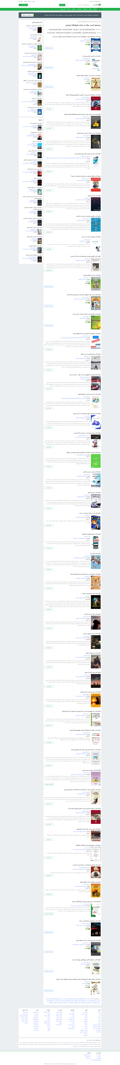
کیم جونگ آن (33, 229)
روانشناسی (85, 1021)
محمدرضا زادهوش (32, 189)
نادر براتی (34, 125)
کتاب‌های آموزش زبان (33, 47)
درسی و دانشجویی (83, 1030)
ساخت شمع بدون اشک (75, 564)
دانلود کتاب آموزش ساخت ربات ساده (91, 237)
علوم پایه (85, 1033)
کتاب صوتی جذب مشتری (75, 781)
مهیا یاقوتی (86, 356)
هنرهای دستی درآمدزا (69, 561)
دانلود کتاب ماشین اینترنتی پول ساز (91, 56)
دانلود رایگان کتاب (58, 819)
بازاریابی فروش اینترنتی (67, 819)
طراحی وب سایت (71, 1024)
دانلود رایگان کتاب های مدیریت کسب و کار (66, 779)
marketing (78, 463)
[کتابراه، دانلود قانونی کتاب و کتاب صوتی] (87, 45)
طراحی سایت (83, 835)
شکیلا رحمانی (86, 636)
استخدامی (84, 983)
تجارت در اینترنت (81, 819)
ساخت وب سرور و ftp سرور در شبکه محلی (78, 801)
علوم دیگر (85, 1035)
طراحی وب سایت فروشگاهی (59, 102)
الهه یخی (87, 596)
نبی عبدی (87, 416)
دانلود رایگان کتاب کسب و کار (51, 779)
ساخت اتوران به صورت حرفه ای (71, 890)
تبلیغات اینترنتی (72, 816)
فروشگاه (55, 999)
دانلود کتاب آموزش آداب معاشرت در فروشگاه (58, 1002)
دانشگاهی (80, 279)
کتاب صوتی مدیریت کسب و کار (82, 779)
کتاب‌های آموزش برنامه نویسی (80, 886)
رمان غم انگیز (84, 363)
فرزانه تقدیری (33, 162)
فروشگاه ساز (87, 104)
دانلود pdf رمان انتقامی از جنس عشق (57, 365)
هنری (49, 1028)
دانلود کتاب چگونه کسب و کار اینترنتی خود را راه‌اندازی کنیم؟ (85, 574)
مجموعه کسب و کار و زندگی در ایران (67, 907)
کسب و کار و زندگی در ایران (80, 907)
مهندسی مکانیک (58, 1019)
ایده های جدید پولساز (49, 757)
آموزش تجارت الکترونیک (56, 167)
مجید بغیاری (33, 91)
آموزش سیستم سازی (54, 776)
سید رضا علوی (86, 713)
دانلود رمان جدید (82, 680)
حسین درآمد (75, 29)
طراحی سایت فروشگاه (68, 835)
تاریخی (86, 1017)
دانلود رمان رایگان (82, 641)
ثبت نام (29, 1)
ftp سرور (84, 797)
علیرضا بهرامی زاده (32, 46)
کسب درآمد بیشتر (63, 124)
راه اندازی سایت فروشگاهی (70, 102)
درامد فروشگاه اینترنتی (81, 102)
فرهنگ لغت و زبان (97, 1028)
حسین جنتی (86, 39)
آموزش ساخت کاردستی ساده (68, 563)
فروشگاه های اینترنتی (66, 1000)
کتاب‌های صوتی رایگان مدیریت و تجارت (79, 774)
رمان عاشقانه (70, 363)
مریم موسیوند (86, 616)
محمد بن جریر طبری (32, 27)
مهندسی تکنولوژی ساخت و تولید (56, 386)
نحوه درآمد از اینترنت (54, 872)
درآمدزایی (69, 124)
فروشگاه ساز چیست (49, 102)
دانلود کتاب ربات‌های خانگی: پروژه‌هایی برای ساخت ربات (86, 960)
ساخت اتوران (48, 890)
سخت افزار (72, 1021)
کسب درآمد (74, 124)
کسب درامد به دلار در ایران (76, 122)
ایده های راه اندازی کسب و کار (56, 761)
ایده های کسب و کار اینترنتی (76, 403)
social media (49, 462)
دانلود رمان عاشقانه (77, 363)
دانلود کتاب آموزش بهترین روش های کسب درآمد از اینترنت (85, 256)
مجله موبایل (36, 1014)
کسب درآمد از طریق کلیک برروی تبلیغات (53, 816)
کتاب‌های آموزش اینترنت (82, 455)
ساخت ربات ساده (63, 244)
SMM (82, 463)
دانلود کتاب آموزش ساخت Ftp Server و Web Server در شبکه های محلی (82, 790)
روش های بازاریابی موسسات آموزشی (78, 224)
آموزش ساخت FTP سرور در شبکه (64, 797)
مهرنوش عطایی (86, 694)
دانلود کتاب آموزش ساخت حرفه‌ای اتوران (90, 882)
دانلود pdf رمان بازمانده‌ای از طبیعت (62, 603)
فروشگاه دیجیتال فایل (67, 29)
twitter (88, 463)
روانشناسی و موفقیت (23, 1015)
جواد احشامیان (86, 884)
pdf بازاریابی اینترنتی (55, 227)
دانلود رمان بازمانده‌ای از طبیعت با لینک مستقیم (76, 606)
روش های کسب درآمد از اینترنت (72, 146)
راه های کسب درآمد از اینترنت (84, 142)
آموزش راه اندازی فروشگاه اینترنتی (67, 738)
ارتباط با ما (98, 1055)
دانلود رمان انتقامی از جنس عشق (56, 362)
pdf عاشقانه (52, 622)
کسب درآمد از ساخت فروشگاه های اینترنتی (83, 999)
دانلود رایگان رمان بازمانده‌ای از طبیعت (73, 605)
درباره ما (99, 1056)
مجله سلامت (36, 1026)
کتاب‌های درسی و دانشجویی (31, 82)
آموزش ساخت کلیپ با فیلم (65, 541)
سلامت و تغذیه (47, 1021)
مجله (69, 9)
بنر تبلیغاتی (76, 818)
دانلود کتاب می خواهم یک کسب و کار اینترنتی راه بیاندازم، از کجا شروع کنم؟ (81, 711)
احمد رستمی (86, 239)
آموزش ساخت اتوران (82, 890)
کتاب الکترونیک (87, 1055)
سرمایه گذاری (84, 299)
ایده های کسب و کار (50, 759)
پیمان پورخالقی (86, 58)
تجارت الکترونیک (83, 41)
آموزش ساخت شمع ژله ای (51, 564)
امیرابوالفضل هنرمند (32, 257)
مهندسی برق (59, 1017)
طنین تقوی (33, 55)
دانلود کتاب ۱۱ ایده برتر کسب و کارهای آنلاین (89, 394)
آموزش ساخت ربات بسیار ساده (74, 246)
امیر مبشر (34, 238)
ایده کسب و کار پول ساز (69, 757)
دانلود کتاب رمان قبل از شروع (93, 653)
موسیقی (48, 1024)
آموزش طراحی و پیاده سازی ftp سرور (71, 799)
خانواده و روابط (47, 1015)
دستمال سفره (87, 566)
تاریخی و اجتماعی (24, 1017)
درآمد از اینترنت (62, 872)
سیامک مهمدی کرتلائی (84, 377)
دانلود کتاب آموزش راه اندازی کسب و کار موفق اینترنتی (87, 333)
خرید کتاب (88, 1058)
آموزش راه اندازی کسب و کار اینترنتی (82, 405)
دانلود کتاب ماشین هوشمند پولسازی (91, 534)
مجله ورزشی (36, 1021)
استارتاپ (85, 925)
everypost (80, 458)
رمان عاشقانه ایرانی (73, 603)
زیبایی (49, 1017)
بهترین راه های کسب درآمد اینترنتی (65, 265)
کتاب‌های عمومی (56, 158)
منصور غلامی (86, 396)
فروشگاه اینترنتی (59, 835)
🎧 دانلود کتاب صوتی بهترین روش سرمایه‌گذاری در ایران (86, 901)
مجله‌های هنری (77, 557)
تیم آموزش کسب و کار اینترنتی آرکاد (63, 32)
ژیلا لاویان (87, 981)
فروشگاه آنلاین (74, 1000)
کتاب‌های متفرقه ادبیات (32, 221)
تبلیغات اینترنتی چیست (81, 816)
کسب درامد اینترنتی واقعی (84, 818)
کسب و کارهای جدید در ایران (84, 759)
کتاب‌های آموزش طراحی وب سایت (80, 831)
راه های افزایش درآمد (52, 185)
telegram (84, 458)
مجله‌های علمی (84, 379)
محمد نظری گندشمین (32, 73)
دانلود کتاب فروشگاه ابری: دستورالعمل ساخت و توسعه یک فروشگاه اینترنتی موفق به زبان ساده (76, 37)
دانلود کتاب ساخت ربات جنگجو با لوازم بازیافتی (88, 75)
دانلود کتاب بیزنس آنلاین (94, 492)
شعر (100, 1015)
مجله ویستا (33, 100)
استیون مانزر (86, 78)
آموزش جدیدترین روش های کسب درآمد (79, 267)
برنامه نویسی (71, 1017)
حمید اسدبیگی (86, 218)
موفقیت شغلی (83, 163)
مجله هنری (36, 1028)
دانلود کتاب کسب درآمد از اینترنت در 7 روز (90, 513)
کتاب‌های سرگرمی (33, 259)
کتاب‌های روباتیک (83, 241)
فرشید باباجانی (86, 792)
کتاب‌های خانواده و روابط (32, 111)
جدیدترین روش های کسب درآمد (69, 125)
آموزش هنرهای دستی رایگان (80, 561)
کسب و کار (60, 125)
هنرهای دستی (83, 563)
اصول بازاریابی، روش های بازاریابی (61, 224)
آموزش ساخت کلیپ (79, 545)
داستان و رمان (25, 1014)
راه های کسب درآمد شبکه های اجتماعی (58, 460)
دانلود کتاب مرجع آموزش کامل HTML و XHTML (88, 845)
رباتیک (85, 79)
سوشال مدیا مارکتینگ (57, 462)
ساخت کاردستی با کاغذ (57, 563)
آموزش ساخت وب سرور (52, 797)
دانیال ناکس (86, 962)
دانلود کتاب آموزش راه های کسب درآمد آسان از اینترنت (87, 865)
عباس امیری (86, 536)
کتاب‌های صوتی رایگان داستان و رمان (30, 56)
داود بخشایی (86, 675)
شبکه (73, 1023)
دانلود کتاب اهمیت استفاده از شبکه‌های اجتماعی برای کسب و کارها (84, 452)
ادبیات (94, 9)
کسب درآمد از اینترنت (53, 125)
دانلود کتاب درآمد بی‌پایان (94, 196)
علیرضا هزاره (86, 198)
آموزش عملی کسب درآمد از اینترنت (71, 142)
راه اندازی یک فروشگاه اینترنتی (84, 1002)
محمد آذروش (33, 200)
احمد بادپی (87, 847)
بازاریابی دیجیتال (83, 60)
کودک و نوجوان (47, 1023)
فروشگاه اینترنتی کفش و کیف (55, 29)
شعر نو (99, 1017)
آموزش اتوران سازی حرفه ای (84, 891)
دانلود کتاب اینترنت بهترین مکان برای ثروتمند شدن (88, 154)
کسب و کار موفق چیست (67, 761)
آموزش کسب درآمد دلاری (65, 122)
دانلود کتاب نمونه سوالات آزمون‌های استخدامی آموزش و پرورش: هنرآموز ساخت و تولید (78, 979)
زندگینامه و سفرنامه (97, 1024)
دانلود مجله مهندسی (73, 384)
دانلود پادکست (57, 907)
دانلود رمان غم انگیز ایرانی (70, 365)
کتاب (90, 1044)
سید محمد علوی (85, 178)
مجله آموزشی (35, 1023)
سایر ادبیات (98, 1032)
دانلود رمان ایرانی (82, 362)
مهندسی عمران (59, 1014)
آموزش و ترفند (71, 1014)
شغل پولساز (64, 163)
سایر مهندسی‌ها (59, 1024)
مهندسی (79, 9)
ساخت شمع (77, 563)
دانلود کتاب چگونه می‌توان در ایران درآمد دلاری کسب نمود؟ (86, 176)
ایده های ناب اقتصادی (73, 759)
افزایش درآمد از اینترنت (77, 144)
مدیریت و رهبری (79, 925)
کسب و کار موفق (86, 761)
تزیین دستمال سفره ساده (78, 566)
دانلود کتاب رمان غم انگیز (81, 365)
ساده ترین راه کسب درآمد (51, 909)
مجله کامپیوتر (35, 1012)
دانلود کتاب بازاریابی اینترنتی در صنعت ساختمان (88, 216)
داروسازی (85, 279)
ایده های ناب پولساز (64, 759)
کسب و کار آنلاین (82, 402)
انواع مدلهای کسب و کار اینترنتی (68, 405)
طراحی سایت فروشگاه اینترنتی (84, 1000)
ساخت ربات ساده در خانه (54, 244)
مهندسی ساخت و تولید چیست (81, 386)
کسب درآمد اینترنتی (67, 267)
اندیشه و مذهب (84, 1014)
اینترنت (73, 1012)
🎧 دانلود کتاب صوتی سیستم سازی (91, 770)
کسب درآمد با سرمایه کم (63, 911)
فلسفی (86, 1026)
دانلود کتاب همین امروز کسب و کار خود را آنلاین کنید (87, 433)
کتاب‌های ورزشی (33, 240)
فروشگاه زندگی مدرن (76, 32)
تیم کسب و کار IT (51, 32)
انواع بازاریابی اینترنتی (64, 227)
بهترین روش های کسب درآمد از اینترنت (59, 264)
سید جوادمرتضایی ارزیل (84, 867)
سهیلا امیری (86, 316)
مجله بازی (36, 1015)
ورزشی (48, 1026)
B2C (69, 224)
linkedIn (85, 463)
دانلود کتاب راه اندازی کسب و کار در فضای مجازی (88, 940)
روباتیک (60, 1023)
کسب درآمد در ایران (77, 909)
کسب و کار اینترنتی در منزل (72, 402)
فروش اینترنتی (70, 144)
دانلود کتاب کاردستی (95, 553)
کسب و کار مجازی (51, 402)
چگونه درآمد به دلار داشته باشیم (83, 124)
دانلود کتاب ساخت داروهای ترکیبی (92, 275)
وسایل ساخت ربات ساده (81, 244)
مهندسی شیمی (59, 1021)
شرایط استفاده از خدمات (96, 1060)
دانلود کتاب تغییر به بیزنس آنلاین (92, 472)
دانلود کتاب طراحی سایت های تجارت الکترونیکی (88, 829)
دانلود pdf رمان (76, 622)
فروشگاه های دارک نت (72, 1002)
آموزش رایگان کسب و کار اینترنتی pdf (53, 405)
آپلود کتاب (23, 5)
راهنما (25, 1)
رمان (85, 622)
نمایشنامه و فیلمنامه (97, 1026)
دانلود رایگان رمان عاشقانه (80, 601)
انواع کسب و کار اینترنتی (73, 421)
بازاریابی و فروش (83, 944)
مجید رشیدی (33, 36)
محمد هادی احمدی (32, 64)
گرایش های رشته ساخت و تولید (55, 382)
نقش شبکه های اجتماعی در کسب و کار (70, 462)
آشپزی (49, 1014)
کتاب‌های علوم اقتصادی (82, 180)
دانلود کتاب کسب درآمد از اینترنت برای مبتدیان (89, 133)
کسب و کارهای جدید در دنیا (80, 757)
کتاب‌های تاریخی (33, 29)
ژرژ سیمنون (33, 152)
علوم (90, 9)
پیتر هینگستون (85, 923)
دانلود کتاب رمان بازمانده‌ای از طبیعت (91, 593)
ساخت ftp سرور (53, 799)
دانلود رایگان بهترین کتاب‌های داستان (30, 126)
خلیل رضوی (86, 904)
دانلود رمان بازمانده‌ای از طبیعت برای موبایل (57, 606)
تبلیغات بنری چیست (69, 818)
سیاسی (86, 1024)
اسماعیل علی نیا (85, 297)
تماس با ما (21, 1)
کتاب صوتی (63, 9)
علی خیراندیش (86, 772)
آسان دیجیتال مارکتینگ (84, 435)
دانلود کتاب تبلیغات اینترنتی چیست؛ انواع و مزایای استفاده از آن (84, 808)
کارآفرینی (77, 60)
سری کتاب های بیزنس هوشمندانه (60, 481)
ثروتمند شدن (76, 163)
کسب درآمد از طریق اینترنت (52, 144)
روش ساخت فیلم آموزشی (55, 543)
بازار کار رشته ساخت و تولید (80, 382)
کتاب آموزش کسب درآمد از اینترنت (53, 141)
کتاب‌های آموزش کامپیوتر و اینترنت (68, 158)
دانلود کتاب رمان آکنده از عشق (93, 672)
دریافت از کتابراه (48, 48)
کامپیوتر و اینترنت (70, 1028)
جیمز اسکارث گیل (32, 134)
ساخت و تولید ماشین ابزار (69, 386)
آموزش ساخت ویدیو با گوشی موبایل (78, 541)
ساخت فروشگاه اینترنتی (77, 106)
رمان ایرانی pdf (69, 622)
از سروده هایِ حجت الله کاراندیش (89, 32)
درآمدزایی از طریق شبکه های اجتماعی (74, 460)
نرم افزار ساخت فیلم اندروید (66, 543)
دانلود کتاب (48, 109)
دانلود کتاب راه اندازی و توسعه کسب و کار (90, 921)
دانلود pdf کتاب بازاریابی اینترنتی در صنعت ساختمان (68, 225)
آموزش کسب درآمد (67, 521)
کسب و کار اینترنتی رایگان (82, 585)
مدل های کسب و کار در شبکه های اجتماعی (65, 458)
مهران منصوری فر (85, 97)
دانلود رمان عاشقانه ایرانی (54, 363)
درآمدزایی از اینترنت (50, 267)
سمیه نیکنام (86, 277)
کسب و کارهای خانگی (85, 722)
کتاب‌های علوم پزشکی (33, 101)
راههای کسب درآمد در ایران (62, 909)
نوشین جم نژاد (33, 171)
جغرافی (86, 1019)
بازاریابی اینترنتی (81, 227)
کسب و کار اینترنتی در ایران (50, 403)
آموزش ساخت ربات (71, 244)
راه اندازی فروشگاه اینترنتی (57, 104)
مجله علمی (36, 1024)
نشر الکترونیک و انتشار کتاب (94, 1)
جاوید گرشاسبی (85, 732)
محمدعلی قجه (33, 248)
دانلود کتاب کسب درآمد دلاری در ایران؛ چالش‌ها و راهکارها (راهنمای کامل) (82, 114)
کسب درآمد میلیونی (72, 911)
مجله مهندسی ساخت (57, 384)
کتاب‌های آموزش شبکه (82, 794)
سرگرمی (48, 1019)
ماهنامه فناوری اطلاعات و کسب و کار (87, 29)
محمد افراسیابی (85, 116)
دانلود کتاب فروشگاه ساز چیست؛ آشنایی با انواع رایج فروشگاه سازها (83, 95)
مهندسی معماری (59, 1015)
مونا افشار (87, 515)
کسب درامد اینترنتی (58, 267)
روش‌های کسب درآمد (54, 124)
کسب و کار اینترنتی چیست (61, 402)
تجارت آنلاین (75, 819)
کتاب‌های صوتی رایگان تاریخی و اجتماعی (29, 65)
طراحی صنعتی (59, 1012)
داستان (99, 1012)
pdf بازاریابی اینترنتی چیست (77, 229)
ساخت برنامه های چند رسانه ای (58, 890)
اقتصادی (85, 1012)
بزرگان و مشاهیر (47, 1012)
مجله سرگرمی (35, 1017)
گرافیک (72, 1026)
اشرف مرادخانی (86, 135)
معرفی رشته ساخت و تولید (68, 382)
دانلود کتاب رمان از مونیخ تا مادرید (92, 634)
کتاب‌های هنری (83, 557)
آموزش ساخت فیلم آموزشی (78, 543)
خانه (99, 9)
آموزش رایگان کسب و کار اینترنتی (63, 403)
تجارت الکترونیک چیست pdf (69, 104)
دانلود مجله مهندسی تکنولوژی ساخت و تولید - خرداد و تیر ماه (85, 375)
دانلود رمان (79, 603)
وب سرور (68, 801)
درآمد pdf (84, 122)
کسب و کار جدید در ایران (78, 761)
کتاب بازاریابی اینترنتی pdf (65, 229)
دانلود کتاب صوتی (49, 784)
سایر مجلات (36, 1030)
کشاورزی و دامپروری (83, 1032)
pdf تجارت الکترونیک (80, 104)
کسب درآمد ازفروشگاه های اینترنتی (56, 142)
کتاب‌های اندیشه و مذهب (32, 145)
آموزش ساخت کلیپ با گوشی (53, 541)
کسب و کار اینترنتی (62, 144)
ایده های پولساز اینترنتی (59, 757)
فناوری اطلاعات (83, 964)
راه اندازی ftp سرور (60, 799)
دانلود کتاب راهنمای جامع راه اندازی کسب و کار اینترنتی (87, 413)
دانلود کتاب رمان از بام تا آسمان (92, 614)
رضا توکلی (87, 576)
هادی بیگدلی (33, 143)
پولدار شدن (70, 909)
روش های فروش (83, 225)
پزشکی (86, 1015)
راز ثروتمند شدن (70, 163)
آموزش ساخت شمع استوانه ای (64, 564)
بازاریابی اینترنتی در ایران (55, 229)
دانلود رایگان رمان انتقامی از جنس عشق (69, 367)
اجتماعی (85, 1023)
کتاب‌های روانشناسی (33, 38)
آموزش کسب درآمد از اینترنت (66, 141)
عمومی (73, 9)
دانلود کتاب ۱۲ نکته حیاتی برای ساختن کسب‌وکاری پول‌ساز (86, 750)
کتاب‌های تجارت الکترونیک (81, 99)
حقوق (86, 1028)
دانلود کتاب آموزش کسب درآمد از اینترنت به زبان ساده (87, 314)
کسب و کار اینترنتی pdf (65, 583)
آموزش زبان (98, 1030)
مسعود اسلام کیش (85, 156)
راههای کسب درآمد (80, 125)
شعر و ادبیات (25, 1012)
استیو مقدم (86, 474)
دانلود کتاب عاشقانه (64, 363)
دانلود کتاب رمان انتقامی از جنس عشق (91, 354)
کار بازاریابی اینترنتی (73, 227)
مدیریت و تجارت (24, 1019)
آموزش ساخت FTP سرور (77, 797)
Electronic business (73, 585)
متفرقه (48, 1030)
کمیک (99, 1021)
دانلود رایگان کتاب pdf (50, 819)
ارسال (76, 1046)
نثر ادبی (99, 1023)
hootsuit (75, 458)
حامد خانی (87, 258)
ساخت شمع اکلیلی (84, 564)
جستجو (62, 5)
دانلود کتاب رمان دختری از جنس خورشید (90, 692)
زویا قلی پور (33, 180)
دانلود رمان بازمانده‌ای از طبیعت (59, 605)
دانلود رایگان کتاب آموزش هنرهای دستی (56, 561)
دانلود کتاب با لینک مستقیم (84, 821)
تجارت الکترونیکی (76, 835)
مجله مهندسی (66, 384)
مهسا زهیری (86, 655)
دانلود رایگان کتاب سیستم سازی (79, 776)
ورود (33, 1)
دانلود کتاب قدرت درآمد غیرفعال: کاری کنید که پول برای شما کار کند (84, 295)
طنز (100, 1019)
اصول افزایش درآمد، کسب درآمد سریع (66, 999)
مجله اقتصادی (35, 1019)
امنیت (73, 1015)
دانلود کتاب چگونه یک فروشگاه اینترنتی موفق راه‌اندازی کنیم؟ (85, 730)
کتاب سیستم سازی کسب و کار (65, 776)
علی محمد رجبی (85, 942)
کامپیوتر (85, 9)
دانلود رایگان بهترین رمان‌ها (32, 135)
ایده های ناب (57, 759)
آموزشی (26, 1023)
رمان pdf (64, 622)
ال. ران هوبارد (33, 109)
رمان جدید (76, 680)
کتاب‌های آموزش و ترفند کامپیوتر (80, 538)
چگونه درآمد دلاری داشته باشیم (53, 122)
